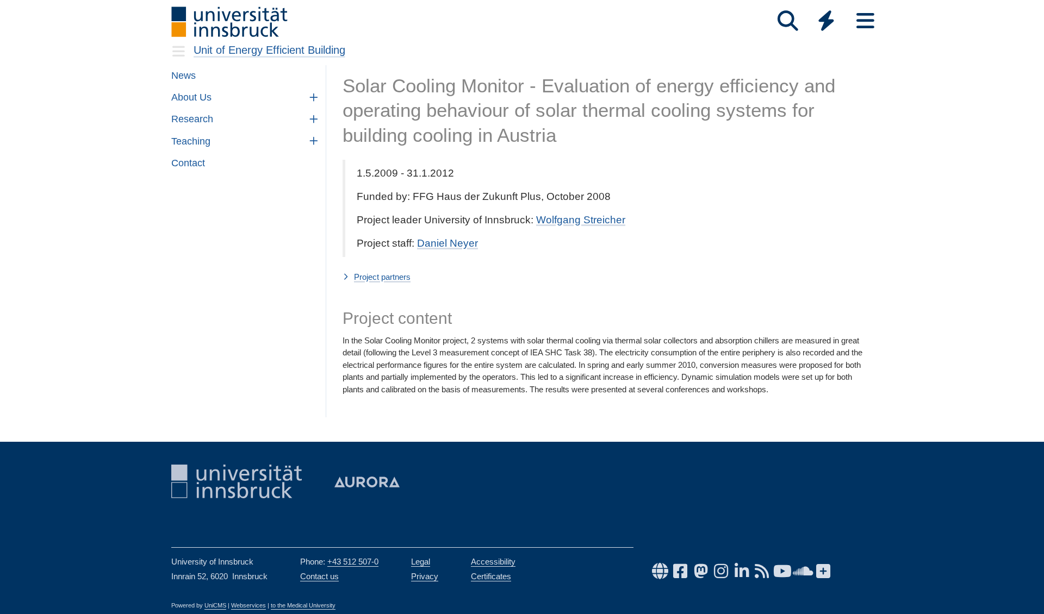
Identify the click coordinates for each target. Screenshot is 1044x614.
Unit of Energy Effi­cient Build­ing (269, 50)
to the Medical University (303, 605)
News (183, 75)
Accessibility (493, 561)
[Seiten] (865, 21)
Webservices (248, 605)
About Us (191, 97)
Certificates (491, 576)
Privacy (424, 576)
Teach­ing (190, 141)
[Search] (787, 21)
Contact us (319, 576)
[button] (608, 277)
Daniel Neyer (447, 243)
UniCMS (215, 605)
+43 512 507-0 (352, 561)
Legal (420, 561)
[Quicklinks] (826, 21)
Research (192, 119)
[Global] (826, 22)
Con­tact (188, 163)
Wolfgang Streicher (580, 219)
